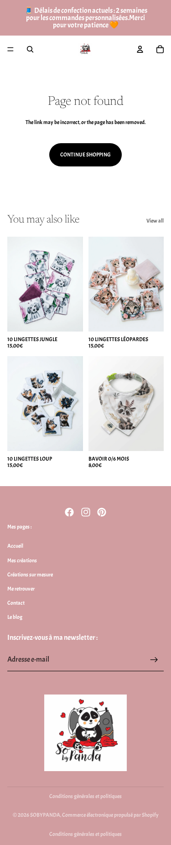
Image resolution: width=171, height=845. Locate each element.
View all (155, 220)
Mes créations (22, 560)
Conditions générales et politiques (85, 796)
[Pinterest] (101, 512)
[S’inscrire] (154, 659)
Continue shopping (85, 154)
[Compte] (140, 49)
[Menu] (10, 49)
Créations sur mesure (30, 574)
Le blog (14, 617)
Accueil (15, 546)
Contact (16, 603)
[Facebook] (69, 512)
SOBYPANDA (45, 815)
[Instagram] (85, 512)
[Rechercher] (30, 49)
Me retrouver (21, 588)
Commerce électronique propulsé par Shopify (110, 815)
